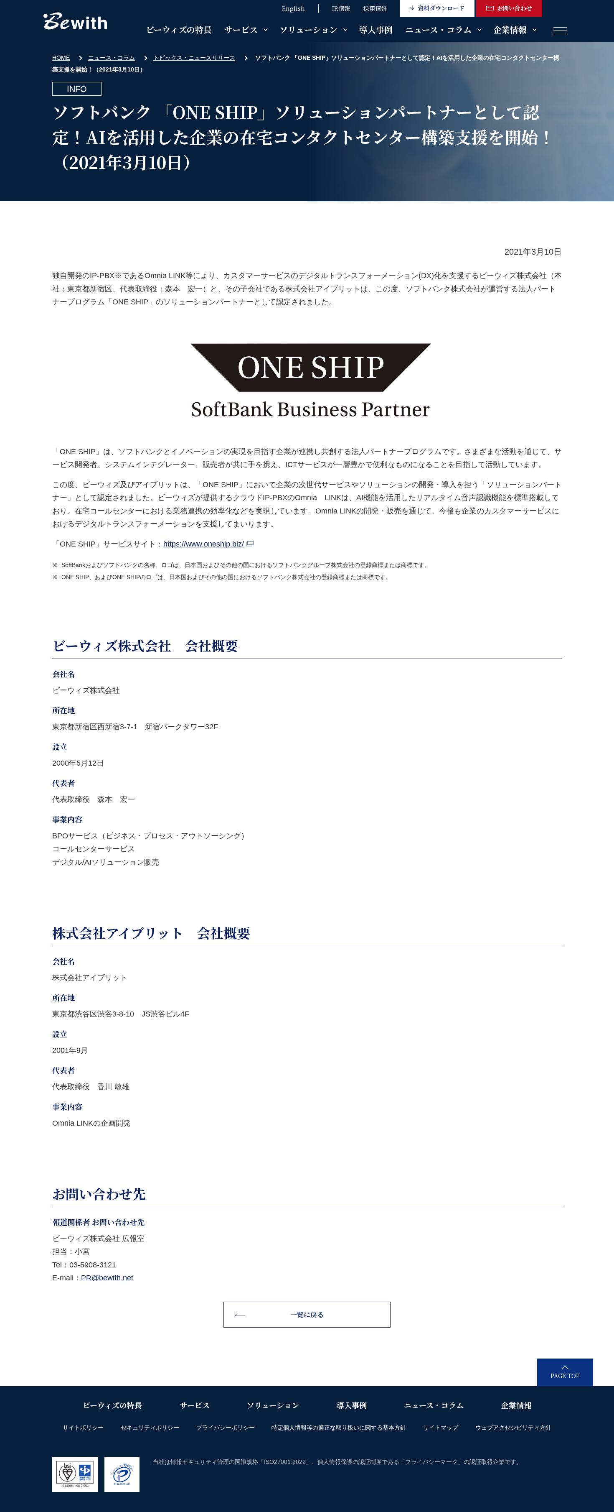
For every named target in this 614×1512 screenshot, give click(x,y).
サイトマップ (440, 1427)
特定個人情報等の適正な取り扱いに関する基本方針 (338, 1427)
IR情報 (341, 8)
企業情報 (510, 29)
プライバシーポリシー (225, 1427)
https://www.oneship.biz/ (203, 544)
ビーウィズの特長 (179, 29)
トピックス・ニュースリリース (194, 57)
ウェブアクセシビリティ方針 (513, 1427)
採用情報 (375, 8)
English (293, 8)
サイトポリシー (83, 1427)
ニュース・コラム (438, 29)
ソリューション (308, 29)
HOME (61, 57)
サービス (241, 29)
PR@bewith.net (107, 1278)
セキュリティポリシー (150, 1427)
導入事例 (376, 29)
